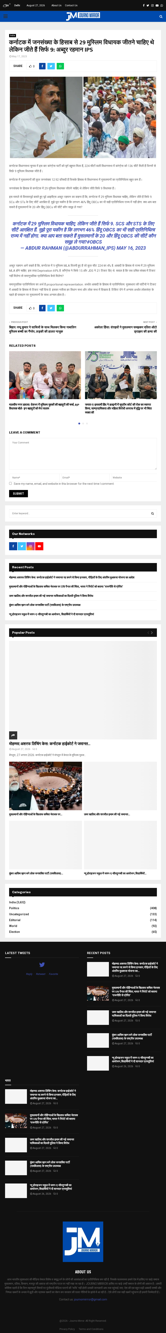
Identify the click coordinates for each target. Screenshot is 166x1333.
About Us (56, 5)
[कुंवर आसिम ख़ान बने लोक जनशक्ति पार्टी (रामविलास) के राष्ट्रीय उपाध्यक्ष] (45, 845)
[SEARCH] (152, 513)
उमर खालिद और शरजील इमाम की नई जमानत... (107, 814)
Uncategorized (19, 914)
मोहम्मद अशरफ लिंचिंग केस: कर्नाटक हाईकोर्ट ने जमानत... (49, 743)
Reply (29, 974)
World (13, 926)
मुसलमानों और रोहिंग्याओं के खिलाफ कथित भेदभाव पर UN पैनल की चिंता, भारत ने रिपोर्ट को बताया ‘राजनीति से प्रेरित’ (66, 586)
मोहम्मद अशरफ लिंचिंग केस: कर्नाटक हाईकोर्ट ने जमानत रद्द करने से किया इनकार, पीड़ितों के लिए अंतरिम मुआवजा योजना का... (135, 967)
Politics (14, 908)
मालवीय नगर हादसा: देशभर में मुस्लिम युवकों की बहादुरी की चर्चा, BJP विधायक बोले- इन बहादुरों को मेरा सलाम (44, 406)
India (12, 35)
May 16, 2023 (131, 248)
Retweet (40, 974)
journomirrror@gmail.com (90, 1299)
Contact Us (71, 5)
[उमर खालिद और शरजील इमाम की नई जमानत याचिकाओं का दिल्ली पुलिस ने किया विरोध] (120, 786)
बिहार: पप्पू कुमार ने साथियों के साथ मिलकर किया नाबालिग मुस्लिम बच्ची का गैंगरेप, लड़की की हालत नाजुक (42, 329)
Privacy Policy (67, 1329)
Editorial (14, 920)
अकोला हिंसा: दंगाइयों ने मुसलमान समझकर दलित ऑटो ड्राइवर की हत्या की (125, 329)
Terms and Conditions (91, 1329)
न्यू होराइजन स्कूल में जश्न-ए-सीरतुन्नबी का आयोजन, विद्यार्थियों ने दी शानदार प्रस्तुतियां (51, 614)
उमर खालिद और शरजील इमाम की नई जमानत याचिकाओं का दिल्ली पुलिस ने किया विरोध (51, 595)
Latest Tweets (17, 953)
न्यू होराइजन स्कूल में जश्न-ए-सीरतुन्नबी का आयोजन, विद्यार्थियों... (115, 873)
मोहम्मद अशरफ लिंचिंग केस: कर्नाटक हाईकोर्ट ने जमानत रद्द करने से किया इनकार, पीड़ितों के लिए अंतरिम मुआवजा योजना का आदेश (71, 577)
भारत (8, 1080)
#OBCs (94, 242)
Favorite (53, 974)
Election (14, 931)
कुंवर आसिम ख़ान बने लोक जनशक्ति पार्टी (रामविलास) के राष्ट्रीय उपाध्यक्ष (45, 605)
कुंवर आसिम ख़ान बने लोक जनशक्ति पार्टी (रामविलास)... (36, 873)
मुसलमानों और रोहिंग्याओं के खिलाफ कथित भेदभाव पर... (35, 814)
